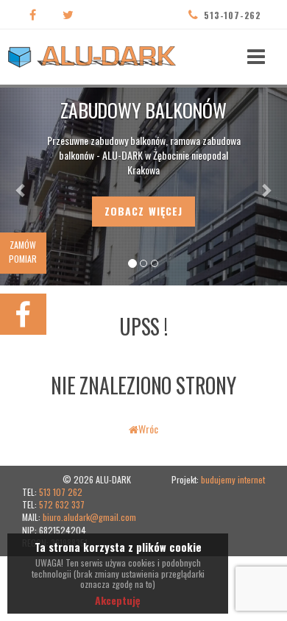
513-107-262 (232, 15)
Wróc (148, 428)
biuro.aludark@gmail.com (89, 517)
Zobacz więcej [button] (143, 211)
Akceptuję (118, 600)
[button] (21, 182)
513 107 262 (60, 492)
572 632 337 (62, 504)
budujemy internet (233, 479)
